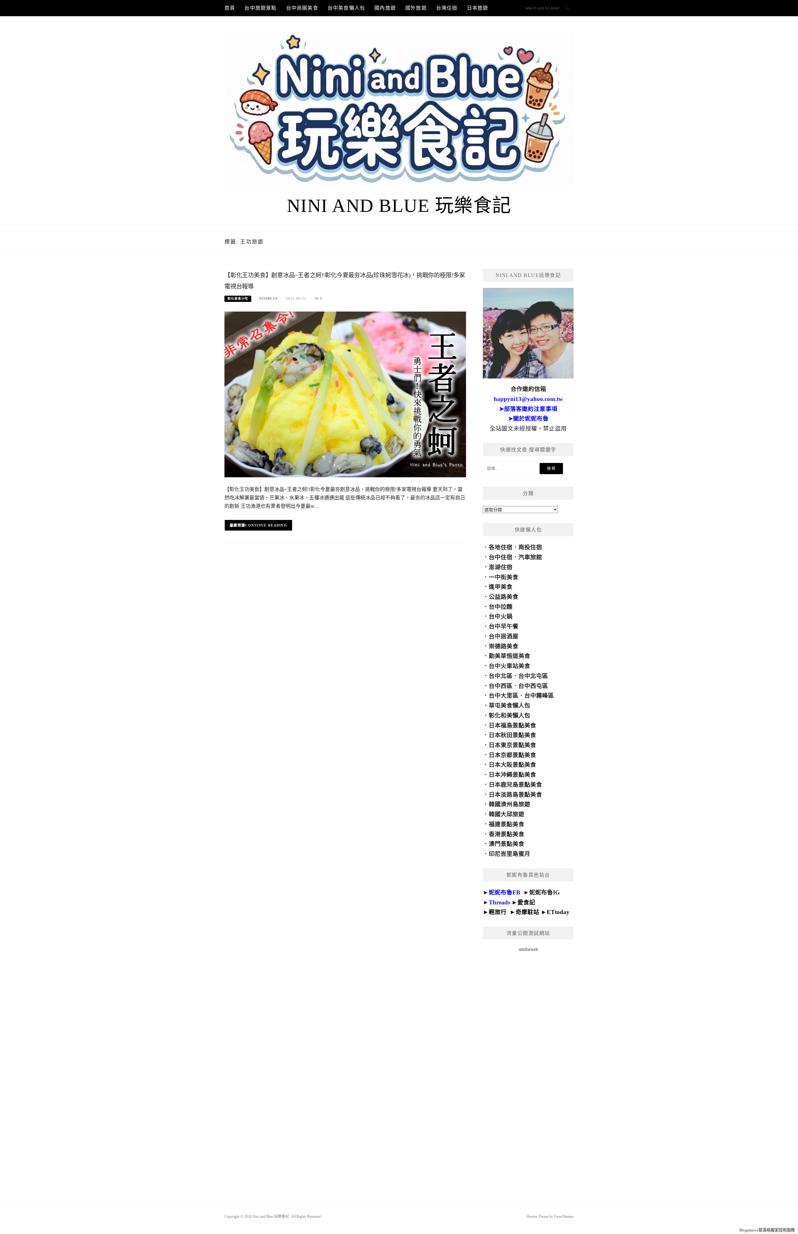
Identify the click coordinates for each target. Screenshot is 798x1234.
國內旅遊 (385, 8)
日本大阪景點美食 (512, 764)
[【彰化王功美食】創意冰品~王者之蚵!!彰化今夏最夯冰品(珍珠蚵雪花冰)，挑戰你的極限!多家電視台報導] (345, 394)
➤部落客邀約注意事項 (528, 409)
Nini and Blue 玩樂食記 (399, 205)
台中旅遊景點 (260, 8)
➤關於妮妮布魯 (528, 418)
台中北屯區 (533, 676)
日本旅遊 (477, 8)
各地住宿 (500, 547)
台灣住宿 (447, 8)
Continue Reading (266, 525)
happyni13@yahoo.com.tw (528, 399)
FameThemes (564, 1216)
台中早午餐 (503, 626)
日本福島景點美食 (512, 725)
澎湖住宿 (500, 567)
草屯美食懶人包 (509, 705)
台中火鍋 (500, 616)
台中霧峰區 (539, 695)
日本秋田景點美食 (512, 735)
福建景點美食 (506, 824)
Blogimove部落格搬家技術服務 (767, 1230)
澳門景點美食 (506, 844)
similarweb (528, 949)
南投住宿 (530, 547)
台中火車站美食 (509, 666)
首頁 (229, 8)
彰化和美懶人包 (509, 715)
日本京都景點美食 (512, 755)
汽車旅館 (530, 557)
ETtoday (558, 912)
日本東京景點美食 (512, 745)
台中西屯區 (533, 686)
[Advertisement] (528, 1071)
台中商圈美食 (302, 8)
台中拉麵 (500, 606)
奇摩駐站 (527, 912)
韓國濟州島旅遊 (509, 804)
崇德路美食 (503, 646)
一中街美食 (503, 577)
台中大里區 (503, 695)
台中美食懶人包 (346, 8)
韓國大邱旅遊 (506, 814)
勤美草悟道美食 (509, 656)
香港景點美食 (506, 834)
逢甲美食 (500, 587)
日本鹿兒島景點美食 (515, 784)
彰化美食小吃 (238, 298)
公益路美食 (503, 596)
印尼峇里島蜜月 (509, 853)
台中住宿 (500, 557)
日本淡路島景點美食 (515, 794)
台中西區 (500, 686)
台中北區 (500, 676)
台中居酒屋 (503, 636)
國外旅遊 (416, 8)
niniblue (268, 298)
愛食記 (526, 902)
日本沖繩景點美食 (512, 774)
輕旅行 (498, 912)
